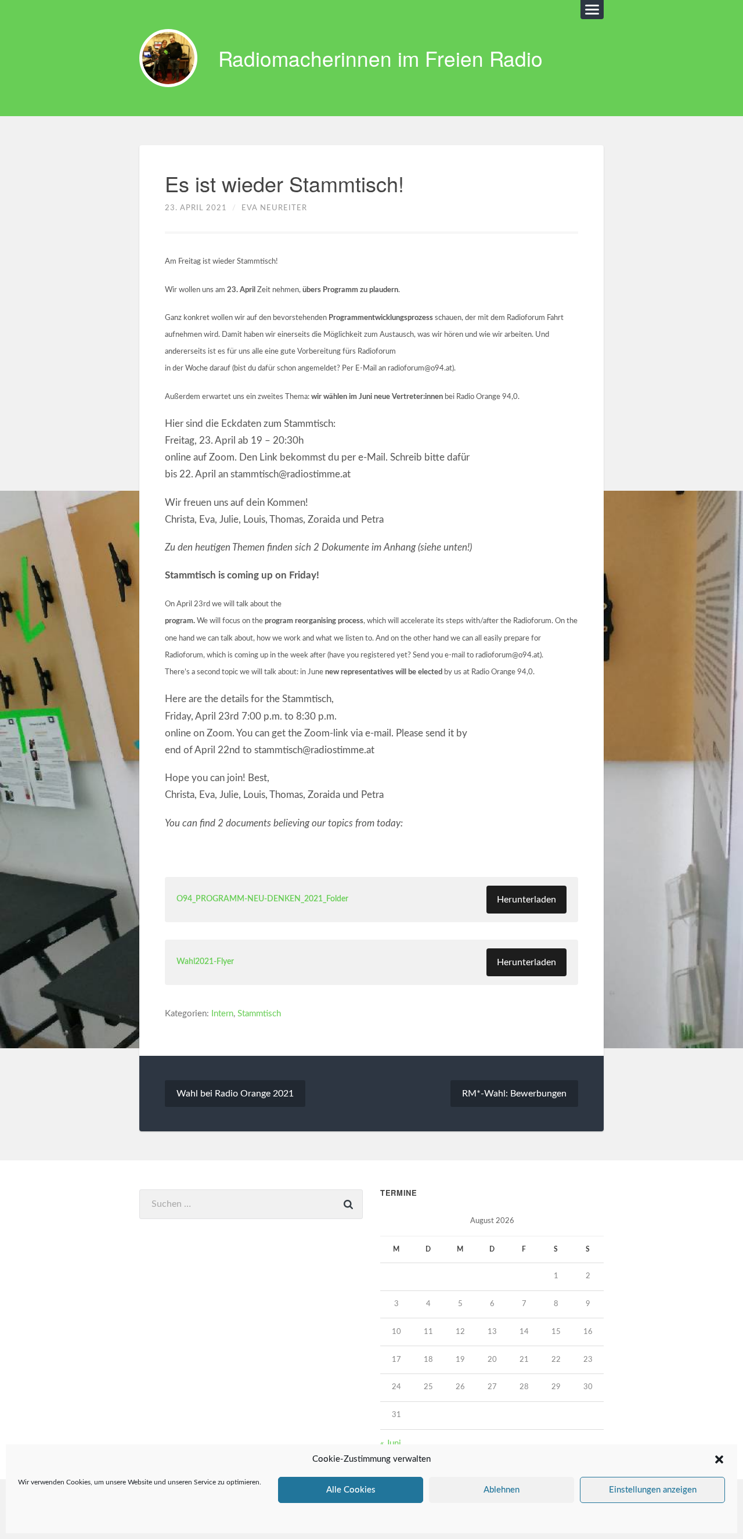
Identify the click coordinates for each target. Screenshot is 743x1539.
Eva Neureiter (274, 208)
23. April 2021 (196, 208)
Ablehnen (502, 1490)
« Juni (390, 1443)
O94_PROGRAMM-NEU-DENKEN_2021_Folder (262, 899)
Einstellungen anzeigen (653, 1490)
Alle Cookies (351, 1490)
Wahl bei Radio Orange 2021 (235, 1093)
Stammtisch (259, 1013)
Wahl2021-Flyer (205, 962)
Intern (222, 1013)
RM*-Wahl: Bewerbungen (514, 1093)
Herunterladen (526, 899)
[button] (719, 1459)
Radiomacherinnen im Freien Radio (380, 58)
